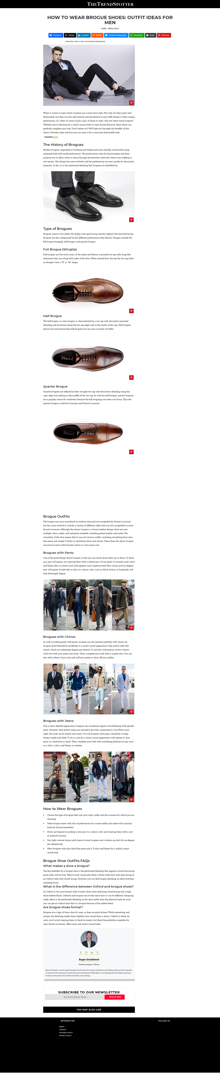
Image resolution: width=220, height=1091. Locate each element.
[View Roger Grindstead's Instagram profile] (86, 953)
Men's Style (113, 28)
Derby (78, 233)
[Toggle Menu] (2, 4)
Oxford (109, 233)
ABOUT (61, 1027)
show (55, 137)
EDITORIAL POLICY (66, 1032)
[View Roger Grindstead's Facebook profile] (81, 953)
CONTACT (62, 1029)
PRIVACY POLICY (65, 1035)
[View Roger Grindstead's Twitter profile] (97, 953)
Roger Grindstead (89, 959)
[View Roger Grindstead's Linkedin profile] (92, 953)
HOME (103, 28)
